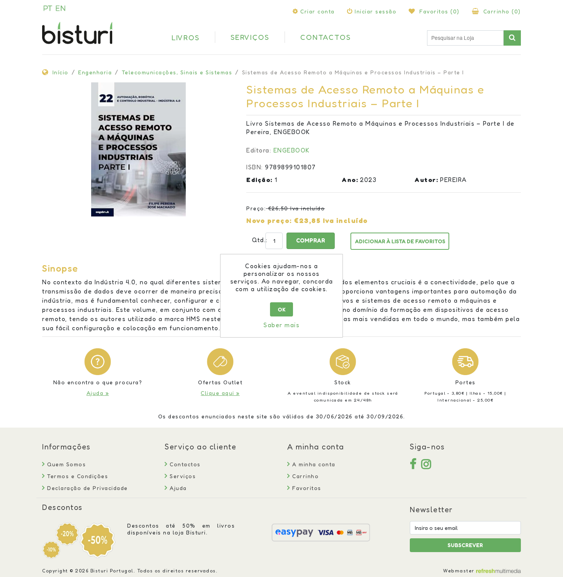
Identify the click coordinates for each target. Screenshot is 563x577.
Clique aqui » (220, 393)
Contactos (184, 464)
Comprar (310, 240)
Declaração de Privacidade (86, 488)
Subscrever (465, 545)
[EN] (60, 8)
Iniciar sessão (375, 11)
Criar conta (317, 11)
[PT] (48, 8)
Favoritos (305, 488)
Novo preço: (269, 220)
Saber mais (281, 325)
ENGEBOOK (291, 150)
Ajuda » (98, 393)
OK (282, 309)
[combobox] (465, 38)
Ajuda (177, 488)
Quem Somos (65, 464)
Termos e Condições (76, 476)
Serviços (182, 476)
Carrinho (304, 476)
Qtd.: (255, 240)
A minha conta (313, 464)
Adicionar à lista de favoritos (400, 241)
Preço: (256, 208)
